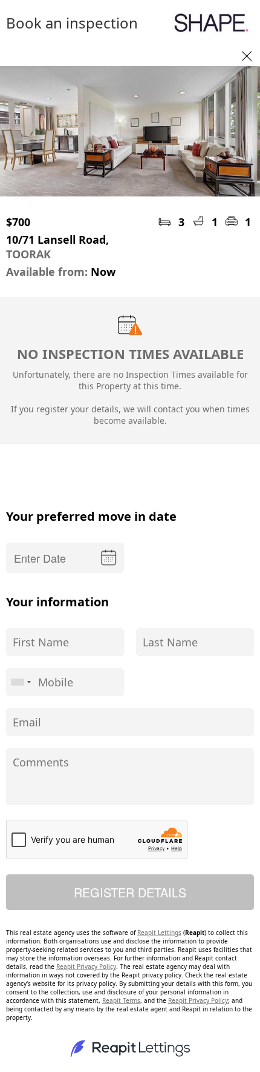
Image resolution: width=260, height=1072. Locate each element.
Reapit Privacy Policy (86, 966)
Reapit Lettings (159, 932)
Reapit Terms (121, 1000)
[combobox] (20, 682)
